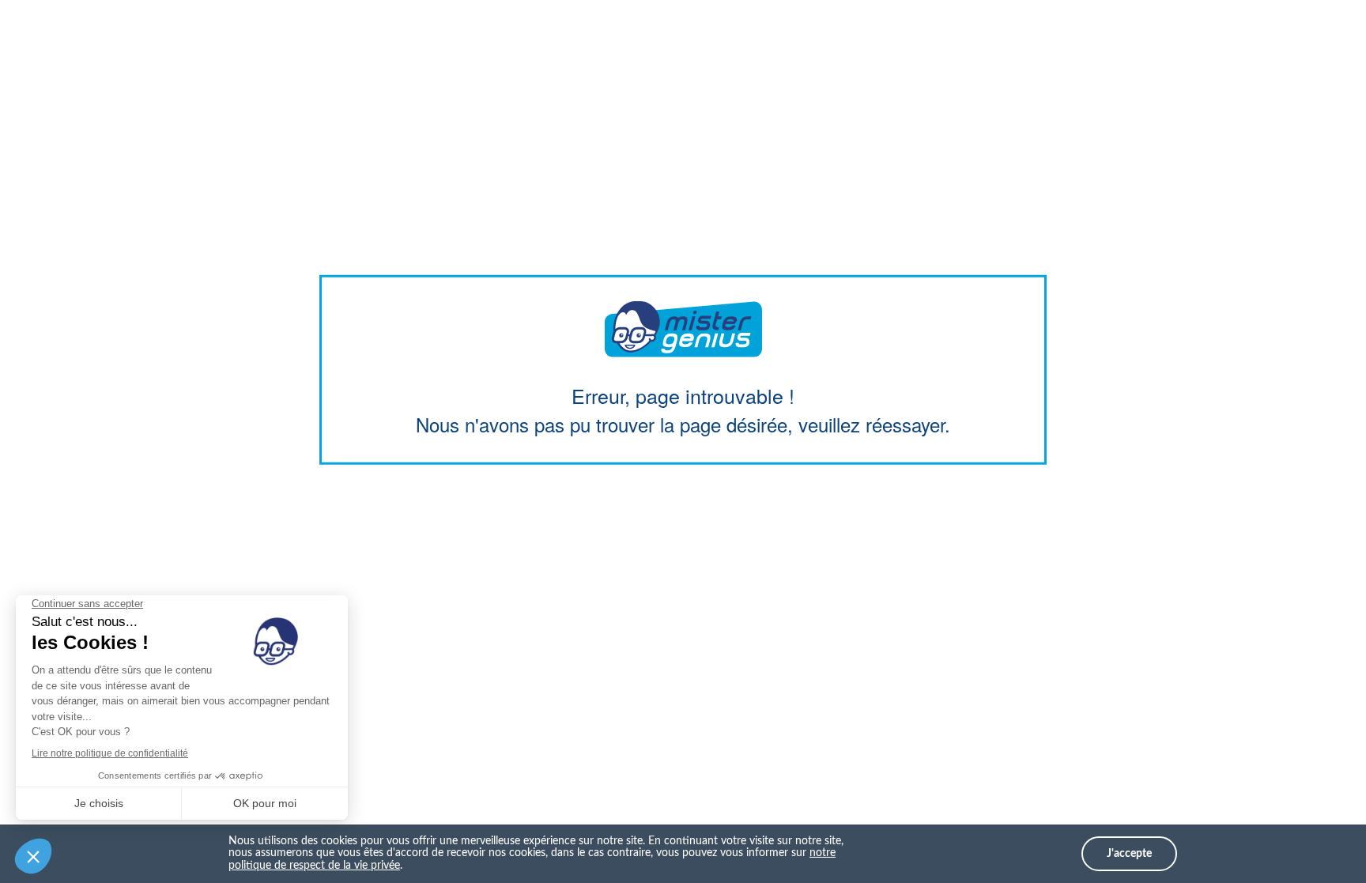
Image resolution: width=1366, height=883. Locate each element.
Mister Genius (683, 328)
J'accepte (1129, 853)
